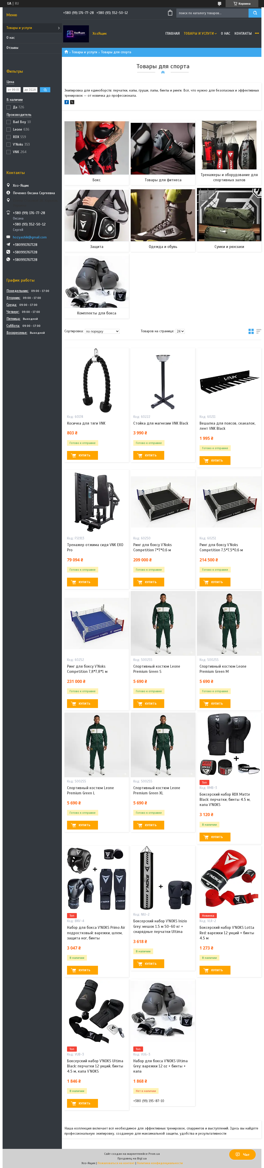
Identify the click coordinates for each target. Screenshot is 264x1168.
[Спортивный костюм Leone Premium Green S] (163, 623)
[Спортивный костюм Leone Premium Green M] (229, 623)
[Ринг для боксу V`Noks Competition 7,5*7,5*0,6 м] (229, 502)
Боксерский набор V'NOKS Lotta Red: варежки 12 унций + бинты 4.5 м (227, 932)
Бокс (97, 180)
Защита (96, 246)
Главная (172, 33)
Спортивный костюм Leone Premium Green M (223, 669)
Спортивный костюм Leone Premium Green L (90, 790)
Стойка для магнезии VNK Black (160, 423)
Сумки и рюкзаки (229, 246)
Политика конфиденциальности (160, 1163)
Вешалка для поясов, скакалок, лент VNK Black (227, 426)
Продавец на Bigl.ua (132, 1158)
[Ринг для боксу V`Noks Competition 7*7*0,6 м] (163, 502)
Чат (246, 1154)
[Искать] (255, 13)
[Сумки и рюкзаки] (229, 219)
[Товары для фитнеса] (163, 152)
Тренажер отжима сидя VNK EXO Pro (95, 547)
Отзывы (12, 48)
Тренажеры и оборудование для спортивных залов (229, 177)
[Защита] (96, 219)
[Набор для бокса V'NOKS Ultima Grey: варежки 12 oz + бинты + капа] (163, 1011)
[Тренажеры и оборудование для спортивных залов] (229, 152)
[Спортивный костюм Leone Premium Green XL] (163, 745)
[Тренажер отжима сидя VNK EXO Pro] (96, 502)
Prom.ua (154, 1154)
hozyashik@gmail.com (30, 237)
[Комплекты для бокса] (96, 286)
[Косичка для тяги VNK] (96, 380)
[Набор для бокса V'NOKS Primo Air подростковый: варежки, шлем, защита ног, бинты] (96, 878)
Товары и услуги (19, 28)
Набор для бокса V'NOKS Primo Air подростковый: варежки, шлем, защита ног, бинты (96, 932)
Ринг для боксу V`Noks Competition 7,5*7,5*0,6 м (221, 547)
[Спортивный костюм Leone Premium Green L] (96, 745)
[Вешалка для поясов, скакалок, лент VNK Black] (229, 380)
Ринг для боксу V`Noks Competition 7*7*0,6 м (152, 547)
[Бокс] (96, 152)
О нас (10, 37)
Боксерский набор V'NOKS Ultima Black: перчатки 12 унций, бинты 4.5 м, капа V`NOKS (95, 1066)
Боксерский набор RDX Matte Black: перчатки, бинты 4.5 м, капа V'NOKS (225, 799)
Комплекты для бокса (96, 313)
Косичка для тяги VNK (86, 423)
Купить (84, 455)
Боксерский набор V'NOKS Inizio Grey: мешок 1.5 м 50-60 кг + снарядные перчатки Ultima (160, 926)
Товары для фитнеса (163, 180)
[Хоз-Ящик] (76, 34)
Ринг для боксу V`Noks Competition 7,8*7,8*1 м (87, 669)
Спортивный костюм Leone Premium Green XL (156, 790)
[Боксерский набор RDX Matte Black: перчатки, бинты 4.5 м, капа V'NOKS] (229, 745)
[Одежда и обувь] (163, 219)
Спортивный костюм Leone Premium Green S (156, 669)
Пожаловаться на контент (116, 1163)
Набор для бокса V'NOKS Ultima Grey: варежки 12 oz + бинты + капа (160, 1066)
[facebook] (66, 103)
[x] (72, 103)
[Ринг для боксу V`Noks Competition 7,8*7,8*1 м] (96, 623)
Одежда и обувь (163, 246)
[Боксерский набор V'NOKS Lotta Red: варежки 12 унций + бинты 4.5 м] (229, 878)
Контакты (243, 33)
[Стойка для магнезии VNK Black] (163, 380)
